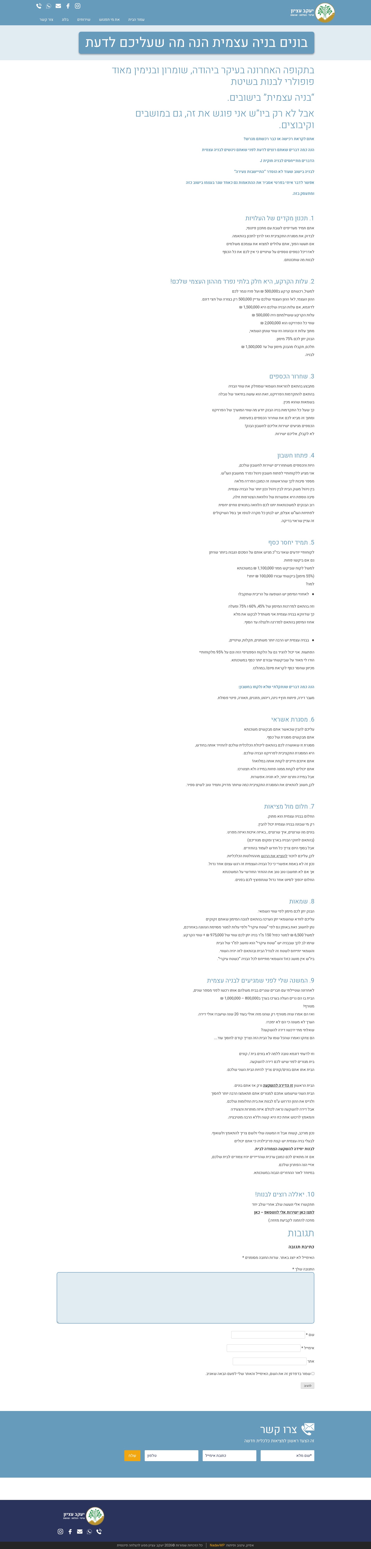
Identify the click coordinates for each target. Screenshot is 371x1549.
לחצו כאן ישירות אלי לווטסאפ (289, 1212)
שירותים (83, 20)
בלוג (65, 20)
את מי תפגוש (109, 20)
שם (310, 1335)
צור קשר (46, 20)
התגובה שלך (303, 1269)
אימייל (307, 1348)
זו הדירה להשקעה (278, 1085)
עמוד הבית (136, 20)
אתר (310, 1361)
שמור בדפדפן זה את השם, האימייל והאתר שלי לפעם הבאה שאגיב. (258, 1374)
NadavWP (216, 1545)
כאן (257, 1212)
